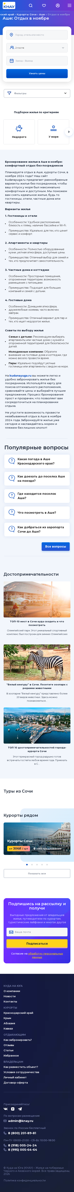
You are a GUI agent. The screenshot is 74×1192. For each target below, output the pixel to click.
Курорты (10, 1007)
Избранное (11, 1055)
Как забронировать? (18, 1040)
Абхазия (9, 1023)
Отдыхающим (15, 1034)
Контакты (10, 1001)
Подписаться (37, 943)
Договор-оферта (16, 1082)
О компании (12, 991)
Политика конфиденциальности (25, 1180)
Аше (42, 14)
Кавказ (8, 1028)
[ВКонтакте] (6, 1109)
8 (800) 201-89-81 (22, 1133)
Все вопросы (55, 546)
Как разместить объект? (21, 1067)
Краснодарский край (18, 1013)
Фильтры (20, 93)
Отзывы (9, 1045)
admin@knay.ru (20, 1121)
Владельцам (13, 1061)
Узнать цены (37, 73)
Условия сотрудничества (21, 1072)
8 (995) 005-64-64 (22, 1149)
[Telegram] (20, 1109)
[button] (27, 864)
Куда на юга (13, 986)
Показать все (37, 873)
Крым (7, 1018)
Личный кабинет (15, 1077)
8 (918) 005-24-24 (22, 1145)
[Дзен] (12, 1109)
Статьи (8, 1050)
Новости (10, 996)
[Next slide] (69, 132)
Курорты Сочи (26, 14)
